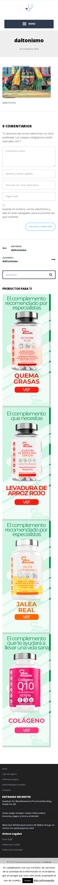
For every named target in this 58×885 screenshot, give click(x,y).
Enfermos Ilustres (10, 779)
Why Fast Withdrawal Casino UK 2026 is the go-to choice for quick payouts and (28, 826)
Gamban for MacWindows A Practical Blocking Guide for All (26, 803)
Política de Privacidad (12, 849)
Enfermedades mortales (13, 784)
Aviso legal (7, 839)
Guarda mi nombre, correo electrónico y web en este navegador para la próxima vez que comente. (28, 213)
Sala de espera (9, 774)
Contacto (6, 790)
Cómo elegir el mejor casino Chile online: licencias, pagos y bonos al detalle (24, 815)
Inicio (4, 768)
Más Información (44, 880)
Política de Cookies (11, 844)
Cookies (47, 862)
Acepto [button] (27, 880)
